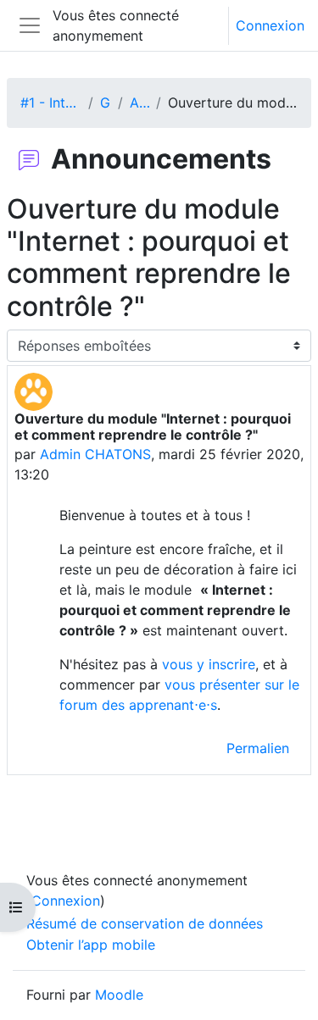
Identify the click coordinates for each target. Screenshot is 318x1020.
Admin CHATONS (95, 454)
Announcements (139, 102)
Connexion (270, 25)
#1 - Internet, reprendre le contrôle (50, 102)
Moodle (119, 994)
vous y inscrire (208, 664)
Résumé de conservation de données (144, 923)
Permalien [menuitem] (257, 748)
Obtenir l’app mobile (90, 944)
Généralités (105, 102)
